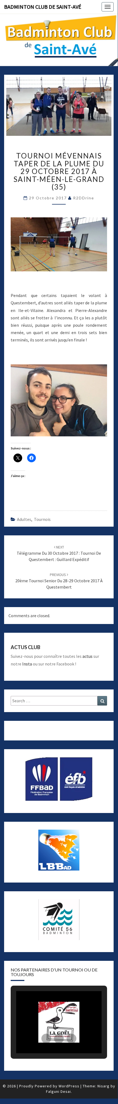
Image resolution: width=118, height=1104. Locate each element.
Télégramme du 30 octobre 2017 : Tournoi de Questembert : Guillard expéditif (59, 553)
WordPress (69, 1086)
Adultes (24, 519)
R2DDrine (83, 198)
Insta (27, 664)
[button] (46, 1038)
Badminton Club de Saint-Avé (42, 6)
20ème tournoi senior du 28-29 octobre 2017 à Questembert (59, 581)
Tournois (42, 519)
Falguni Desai (58, 1091)
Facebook (65, 664)
